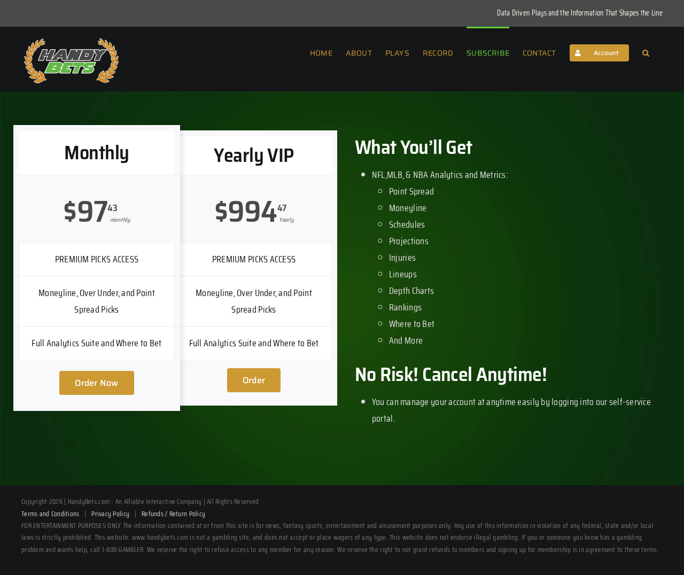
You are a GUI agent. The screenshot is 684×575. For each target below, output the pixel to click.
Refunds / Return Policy (173, 513)
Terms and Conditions (50, 513)
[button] (645, 52)
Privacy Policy (110, 513)
